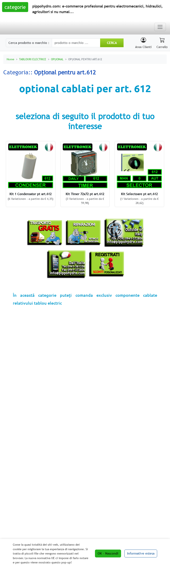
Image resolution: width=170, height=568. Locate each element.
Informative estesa (140, 553)
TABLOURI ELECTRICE (32, 59)
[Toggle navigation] (160, 27)
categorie (15, 7)
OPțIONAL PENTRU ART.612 (85, 59)
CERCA (112, 43)
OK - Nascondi (108, 553)
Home (10, 59)
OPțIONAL (57, 59)
